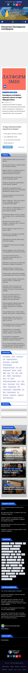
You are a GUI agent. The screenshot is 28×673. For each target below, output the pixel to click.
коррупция (5, 395)
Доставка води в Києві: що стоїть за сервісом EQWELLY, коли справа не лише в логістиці (12, 319)
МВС (17, 373)
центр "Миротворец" (8, 397)
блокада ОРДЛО (17, 389)
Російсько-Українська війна (9, 381)
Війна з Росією (6, 92)
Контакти (24, 669)
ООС (4, 375)
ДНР (21, 367)
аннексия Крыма (7, 389)
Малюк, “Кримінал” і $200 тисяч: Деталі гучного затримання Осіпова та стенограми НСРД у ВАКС (14, 202)
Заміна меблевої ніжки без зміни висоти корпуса (13, 440)
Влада (11, 92)
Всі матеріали (5, 640)
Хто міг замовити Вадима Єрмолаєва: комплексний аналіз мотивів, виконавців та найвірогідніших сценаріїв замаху (14, 345)
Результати (21, 146)
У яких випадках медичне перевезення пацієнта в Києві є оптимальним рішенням (13, 280)
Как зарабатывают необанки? (14, 591)
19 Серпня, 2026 (9, 442)
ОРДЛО (9, 375)
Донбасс (14, 370)
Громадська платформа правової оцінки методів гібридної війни (11, 97)
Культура (11, 669)
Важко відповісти (9, 143)
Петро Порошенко (16, 375)
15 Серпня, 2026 (9, 475)
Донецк (19, 370)
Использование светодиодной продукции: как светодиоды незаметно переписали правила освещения (13, 338)
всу (23, 389)
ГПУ (17, 367)
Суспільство (10, 452)
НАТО (21, 373)
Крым (9, 373)
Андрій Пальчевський (12, 359)
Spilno (13, 356)
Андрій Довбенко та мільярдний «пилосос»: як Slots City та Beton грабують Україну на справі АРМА (12, 331)
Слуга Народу (11, 384)
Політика (17, 666)
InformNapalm (6, 356)
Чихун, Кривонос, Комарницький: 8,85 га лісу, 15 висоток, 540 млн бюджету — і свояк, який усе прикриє (14, 209)
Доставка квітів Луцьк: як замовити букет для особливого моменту (13, 456)
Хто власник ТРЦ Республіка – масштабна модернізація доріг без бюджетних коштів (12, 257)
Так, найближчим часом (10, 137)
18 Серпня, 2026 (9, 458)
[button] (22, 21)
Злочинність (4, 669)
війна (4, 392)
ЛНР (13, 373)
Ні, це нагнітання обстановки (12, 140)
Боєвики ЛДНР (14, 362)
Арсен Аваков (6, 362)
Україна (15, 92)
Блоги (5, 468)
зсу (18, 392)
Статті (5, 452)
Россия (12, 378)
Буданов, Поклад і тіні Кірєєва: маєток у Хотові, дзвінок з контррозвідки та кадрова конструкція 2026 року (14, 172)
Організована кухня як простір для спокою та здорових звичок (13, 489)
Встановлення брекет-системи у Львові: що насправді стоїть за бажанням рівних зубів (14, 216)
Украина (23, 384)
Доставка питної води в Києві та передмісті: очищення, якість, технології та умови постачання (14, 223)
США (22, 381)
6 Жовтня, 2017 (8, 102)
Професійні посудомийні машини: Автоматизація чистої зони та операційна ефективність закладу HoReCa (14, 189)
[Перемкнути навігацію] (13, 22)
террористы (21, 395)
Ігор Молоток (20, 356)
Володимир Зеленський (8, 367)
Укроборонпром (12, 386)
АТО (4, 359)
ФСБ (19, 386)
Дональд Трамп (6, 370)
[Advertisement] (14, 52)
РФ (8, 378)
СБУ (19, 381)
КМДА (4, 373)
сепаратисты (13, 395)
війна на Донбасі (11, 392)
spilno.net (7, 663)
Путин (4, 378)
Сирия (4, 384)
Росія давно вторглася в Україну (13, 133)
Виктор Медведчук (7, 365)
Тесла (17, 384)
